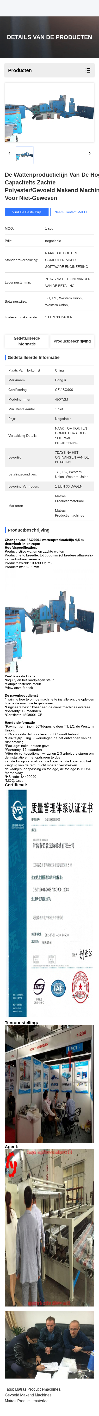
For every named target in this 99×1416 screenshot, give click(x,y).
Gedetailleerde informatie (27, 341)
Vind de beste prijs (26, 212)
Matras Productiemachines (37, 1389)
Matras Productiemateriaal (27, 1401)
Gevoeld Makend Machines (28, 1395)
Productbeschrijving (72, 341)
